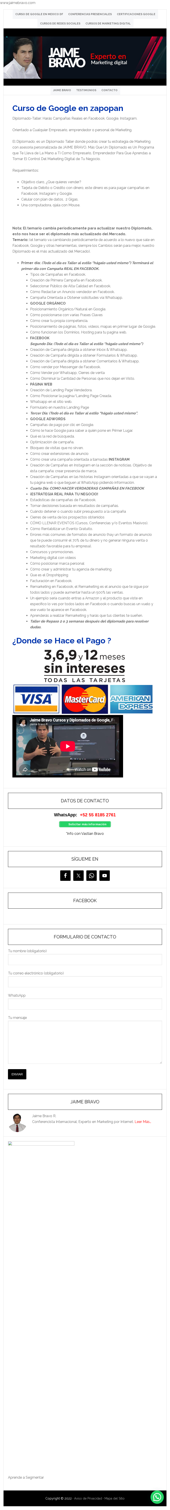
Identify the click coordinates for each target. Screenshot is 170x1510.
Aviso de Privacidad (88, 1498)
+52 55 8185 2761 (98, 814)
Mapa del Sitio (114, 1498)
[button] (157, 1497)
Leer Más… (143, 1122)
